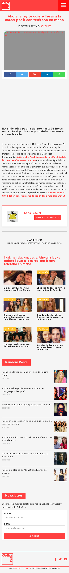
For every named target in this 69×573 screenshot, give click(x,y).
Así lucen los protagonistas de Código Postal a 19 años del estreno (27, 424)
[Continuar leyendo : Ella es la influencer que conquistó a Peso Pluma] (18, 277)
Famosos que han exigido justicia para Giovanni (26, 406)
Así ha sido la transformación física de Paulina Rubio (25, 375)
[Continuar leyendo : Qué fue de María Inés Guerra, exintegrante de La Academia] (51, 305)
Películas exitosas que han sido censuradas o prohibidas (25, 456)
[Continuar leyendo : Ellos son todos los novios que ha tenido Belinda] (51, 277)
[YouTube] (65, 559)
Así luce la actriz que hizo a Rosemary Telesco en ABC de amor (27, 440)
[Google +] (34, 74)
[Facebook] (10, 74)
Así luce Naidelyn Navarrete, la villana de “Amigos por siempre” (23, 391)
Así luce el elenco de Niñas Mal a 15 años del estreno (24, 473)
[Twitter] (22, 74)
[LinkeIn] (47, 74)
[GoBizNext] (6, 6)
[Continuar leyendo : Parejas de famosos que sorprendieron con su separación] (51, 335)
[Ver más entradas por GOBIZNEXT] (12, 216)
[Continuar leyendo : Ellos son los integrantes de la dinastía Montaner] (18, 334)
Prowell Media (21, 568)
